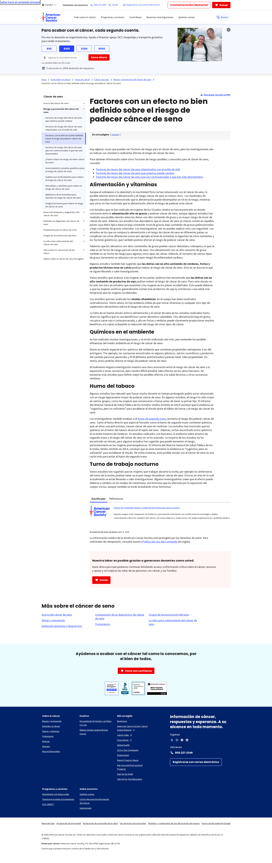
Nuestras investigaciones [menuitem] (159, 17)
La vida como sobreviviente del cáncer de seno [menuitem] (58, 243)
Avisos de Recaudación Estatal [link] (216, 823)
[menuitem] (51, 17)
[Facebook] (182, 740)
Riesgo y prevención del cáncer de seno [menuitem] (61, 111)
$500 (101, 49)
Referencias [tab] (116, 498)
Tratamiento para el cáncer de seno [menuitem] (60, 229)
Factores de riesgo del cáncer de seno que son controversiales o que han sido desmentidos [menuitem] (63, 150)
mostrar (115, 134)
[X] (172, 740)
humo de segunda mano (152, 418)
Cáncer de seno (53, 96)
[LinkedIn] (187, 740)
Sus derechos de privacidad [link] (133, 823)
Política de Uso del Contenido (159, 541)
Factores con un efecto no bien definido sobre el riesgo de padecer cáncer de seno (81, 83)
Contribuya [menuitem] (135, 17)
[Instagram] (177, 740)
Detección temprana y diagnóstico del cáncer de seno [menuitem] (61, 214)
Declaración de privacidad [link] (69, 823)
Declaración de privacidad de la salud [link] (100, 823)
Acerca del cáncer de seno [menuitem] (56, 103)
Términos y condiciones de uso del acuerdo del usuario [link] (174, 823)
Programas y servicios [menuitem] (112, 17)
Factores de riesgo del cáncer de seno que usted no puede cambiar (135, 173)
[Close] (228, 30)
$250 (84, 49)
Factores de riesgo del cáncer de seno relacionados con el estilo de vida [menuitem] (63, 128)
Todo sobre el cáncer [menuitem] (85, 17)
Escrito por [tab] (98, 498)
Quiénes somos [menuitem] (186, 17)
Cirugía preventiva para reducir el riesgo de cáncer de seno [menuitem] (64, 205)
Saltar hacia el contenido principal (20, 2)
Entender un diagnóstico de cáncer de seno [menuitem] (61, 223)
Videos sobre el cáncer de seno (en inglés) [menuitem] (63, 258)
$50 (49, 49)
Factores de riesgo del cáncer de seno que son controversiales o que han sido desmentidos (149, 177)
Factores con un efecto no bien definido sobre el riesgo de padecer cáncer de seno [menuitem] (64, 138)
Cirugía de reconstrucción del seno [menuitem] (59, 235)
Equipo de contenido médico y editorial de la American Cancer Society (147, 507)
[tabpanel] (160, 514)
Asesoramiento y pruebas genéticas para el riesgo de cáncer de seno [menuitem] (64, 170)
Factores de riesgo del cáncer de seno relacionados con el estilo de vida (138, 169)
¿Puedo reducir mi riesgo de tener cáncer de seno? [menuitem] (65, 161)
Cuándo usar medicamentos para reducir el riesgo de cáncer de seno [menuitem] (64, 179)
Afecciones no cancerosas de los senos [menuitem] (59, 252)
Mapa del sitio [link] (48, 823)
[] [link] (115, 134)
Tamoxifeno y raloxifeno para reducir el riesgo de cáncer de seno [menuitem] (63, 187)
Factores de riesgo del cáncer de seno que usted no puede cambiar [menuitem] (63, 119)
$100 (67, 49)
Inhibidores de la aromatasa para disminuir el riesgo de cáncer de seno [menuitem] (63, 196)
